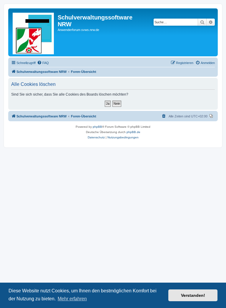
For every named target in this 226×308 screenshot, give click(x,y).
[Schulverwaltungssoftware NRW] (34, 32)
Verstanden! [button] (193, 295)
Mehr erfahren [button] (72, 298)
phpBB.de (133, 132)
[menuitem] (43, 62)
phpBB (97, 126)
